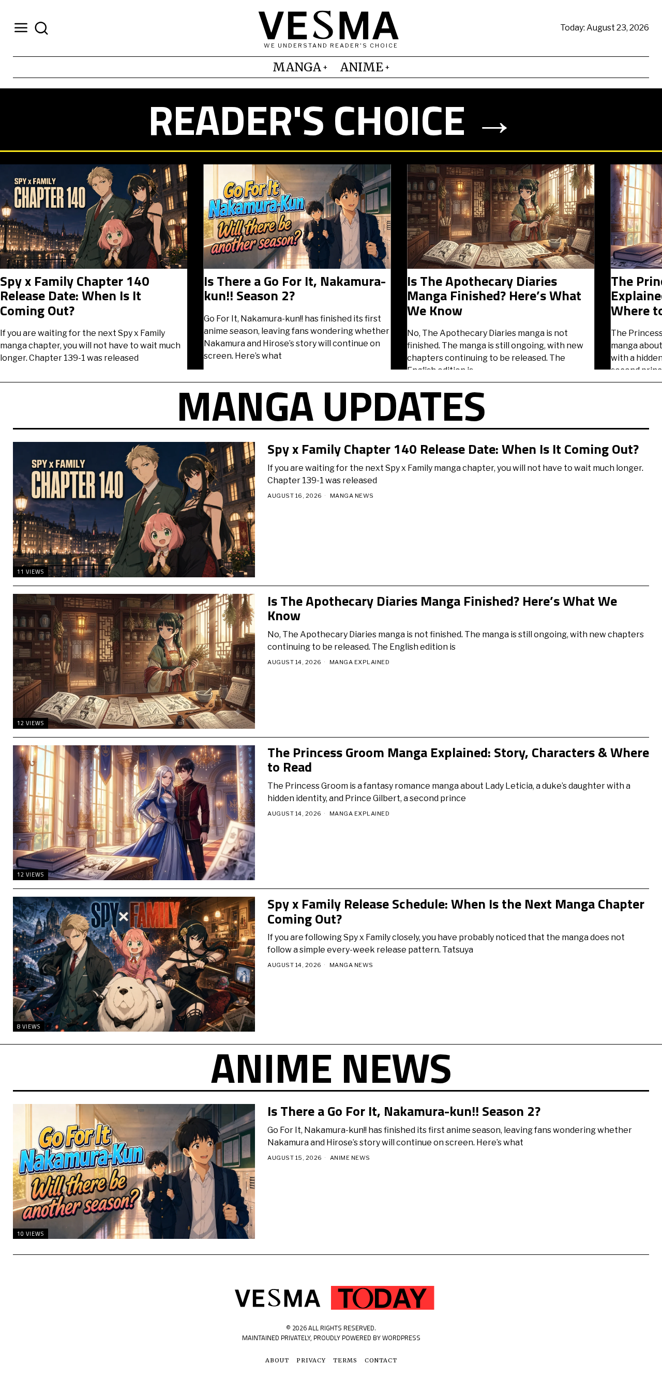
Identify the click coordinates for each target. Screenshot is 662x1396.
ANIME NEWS (350, 1157)
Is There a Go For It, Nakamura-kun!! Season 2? (403, 1111)
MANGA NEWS (352, 495)
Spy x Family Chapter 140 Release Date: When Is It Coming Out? (453, 449)
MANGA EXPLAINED (359, 662)
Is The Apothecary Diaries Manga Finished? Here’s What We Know (442, 608)
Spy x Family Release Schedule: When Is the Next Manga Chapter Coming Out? (420, 296)
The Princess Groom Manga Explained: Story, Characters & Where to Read (215, 296)
